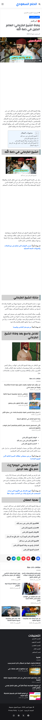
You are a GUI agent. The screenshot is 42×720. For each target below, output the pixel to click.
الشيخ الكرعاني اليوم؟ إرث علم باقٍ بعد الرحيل (23, 143)
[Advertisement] (21, 85)
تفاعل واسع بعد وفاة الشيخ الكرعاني (26, 141)
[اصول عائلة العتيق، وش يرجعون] (34, 405)
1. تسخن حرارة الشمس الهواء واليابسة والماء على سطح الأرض (21, 412)
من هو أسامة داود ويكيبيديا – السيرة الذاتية (31, 619)
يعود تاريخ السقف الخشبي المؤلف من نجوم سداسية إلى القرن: (11, 575)
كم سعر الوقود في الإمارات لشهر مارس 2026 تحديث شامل (31, 598)
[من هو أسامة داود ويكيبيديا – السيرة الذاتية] (31, 611)
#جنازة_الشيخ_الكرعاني (30, 528)
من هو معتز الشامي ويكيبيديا (22, 327)
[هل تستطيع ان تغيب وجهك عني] (34, 671)
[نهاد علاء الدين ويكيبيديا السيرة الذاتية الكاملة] (11, 611)
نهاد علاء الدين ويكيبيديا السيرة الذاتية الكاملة (13, 619)
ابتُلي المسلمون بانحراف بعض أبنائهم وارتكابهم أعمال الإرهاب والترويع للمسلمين (21, 426)
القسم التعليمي (36, 645)
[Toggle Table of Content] (36, 133)
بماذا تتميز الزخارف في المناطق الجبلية (28, 419)
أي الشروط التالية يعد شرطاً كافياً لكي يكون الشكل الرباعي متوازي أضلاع (22, 686)
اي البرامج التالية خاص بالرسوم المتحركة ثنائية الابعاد (16, 694)
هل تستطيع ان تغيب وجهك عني (18, 668)
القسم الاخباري (28, 12)
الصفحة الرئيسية (29, 710)
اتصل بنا (20, 710)
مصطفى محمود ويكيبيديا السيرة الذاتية (15, 394)
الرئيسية (36, 12)
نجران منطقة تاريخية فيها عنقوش (12, 584)
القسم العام (37, 649)
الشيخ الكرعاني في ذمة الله (28, 136)
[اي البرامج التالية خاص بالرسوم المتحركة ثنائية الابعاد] (34, 696)
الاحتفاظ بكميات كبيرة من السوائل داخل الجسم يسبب (24, 663)
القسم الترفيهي (36, 642)
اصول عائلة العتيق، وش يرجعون (18, 403)
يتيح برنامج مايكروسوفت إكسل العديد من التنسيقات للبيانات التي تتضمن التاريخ (31, 575)
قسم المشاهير (36, 652)
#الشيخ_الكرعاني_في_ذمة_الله (27, 523)
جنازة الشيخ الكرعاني (30, 138)
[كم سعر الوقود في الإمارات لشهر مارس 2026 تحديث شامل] (31, 589)
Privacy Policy (12, 710)
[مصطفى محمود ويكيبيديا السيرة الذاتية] (34, 396)
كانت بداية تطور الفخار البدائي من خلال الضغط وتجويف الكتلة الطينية (22, 679)
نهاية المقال (33, 145)
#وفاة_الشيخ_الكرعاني (30, 532)
